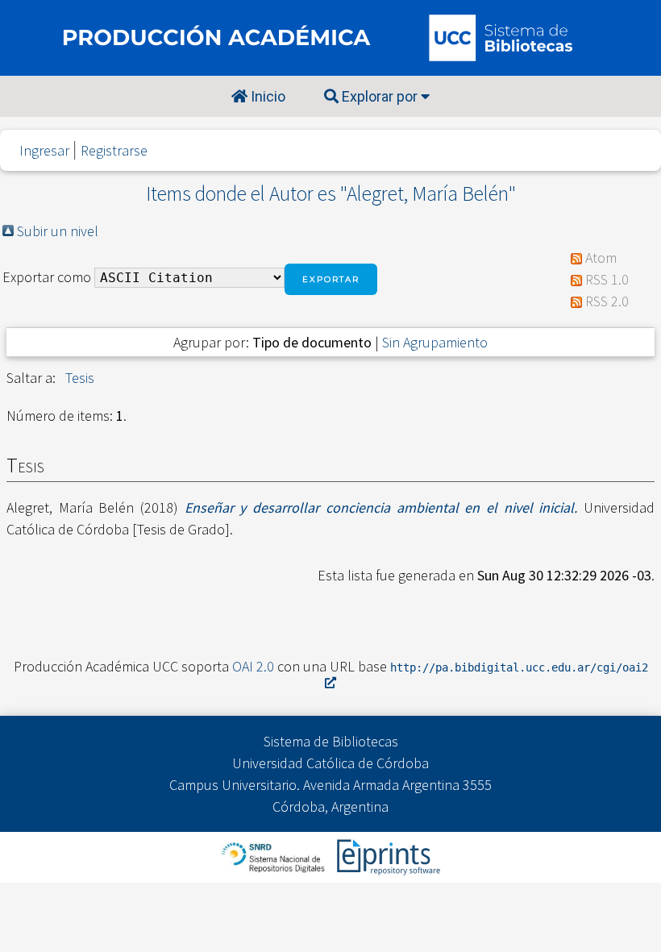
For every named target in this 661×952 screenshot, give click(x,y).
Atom (601, 257)
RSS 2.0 (607, 301)
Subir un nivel (57, 231)
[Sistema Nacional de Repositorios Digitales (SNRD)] (274, 855)
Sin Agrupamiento (435, 342)
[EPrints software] (386, 855)
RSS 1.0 (607, 279)
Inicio (266, 96)
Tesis (79, 377)
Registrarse (114, 150)
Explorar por (380, 96)
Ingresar (44, 150)
